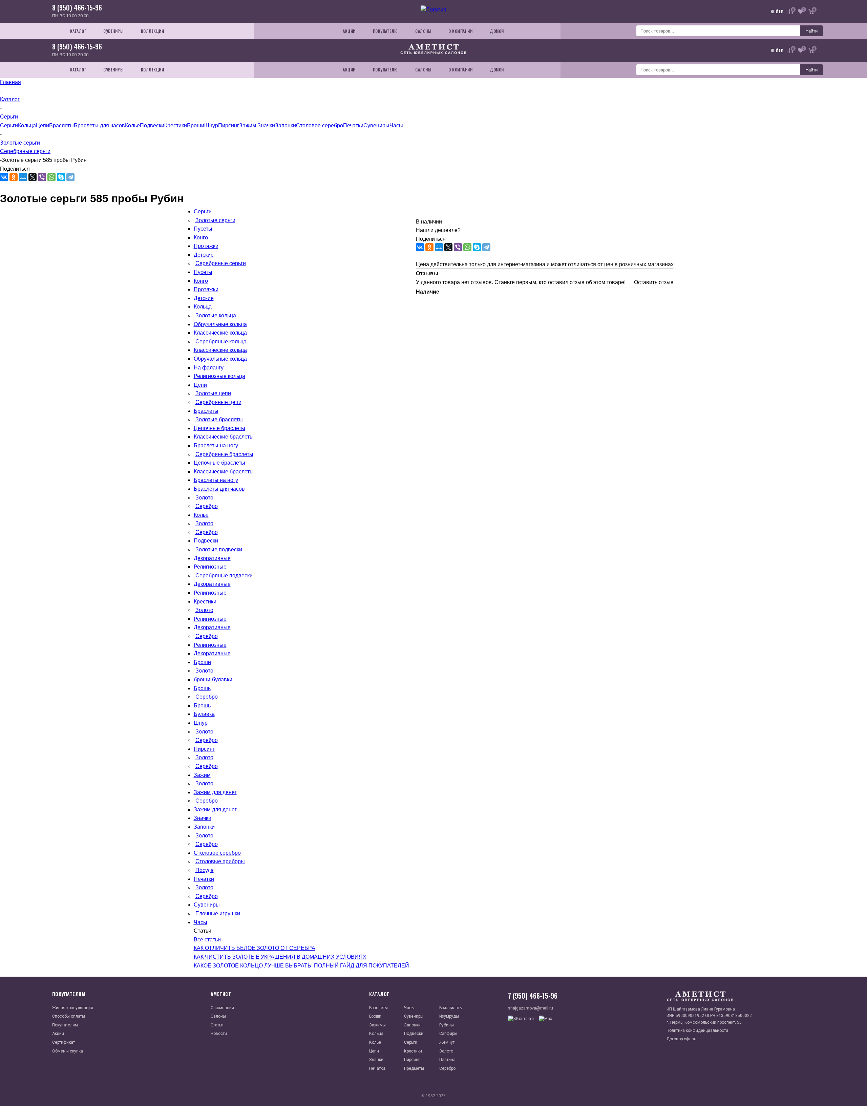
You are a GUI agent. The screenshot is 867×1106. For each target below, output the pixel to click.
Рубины (446, 1025)
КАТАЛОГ (78, 31)
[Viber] (42, 177)
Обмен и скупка (67, 1051)
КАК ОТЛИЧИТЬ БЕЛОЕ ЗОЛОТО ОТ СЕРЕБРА (254, 948)
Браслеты (61, 125)
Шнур (211, 125)
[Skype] (61, 177)
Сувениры (376, 125)
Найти (811, 31)
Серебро (447, 1068)
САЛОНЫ (423, 31)
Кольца (27, 125)
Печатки (353, 125)
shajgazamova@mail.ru (530, 1008)
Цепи (42, 125)
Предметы (414, 1068)
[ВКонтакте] (4, 177)
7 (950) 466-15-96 (532, 996)
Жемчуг (446, 1042)
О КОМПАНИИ (460, 31)
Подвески (152, 125)
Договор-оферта (682, 1039)
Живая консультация (72, 1007)
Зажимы (377, 1025)
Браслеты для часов (99, 125)
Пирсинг (228, 125)
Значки (266, 125)
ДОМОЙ (497, 31)
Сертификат (63, 1042)
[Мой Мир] (23, 177)
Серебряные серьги (25, 151)
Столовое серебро (319, 125)
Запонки (285, 125)
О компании (222, 1007)
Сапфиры (448, 1033)
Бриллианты (451, 1007)
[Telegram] (70, 177)
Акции (58, 1033)
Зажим (248, 125)
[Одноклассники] (13, 177)
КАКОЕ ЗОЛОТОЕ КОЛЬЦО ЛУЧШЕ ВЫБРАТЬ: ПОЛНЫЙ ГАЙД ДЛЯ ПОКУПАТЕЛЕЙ (301, 966)
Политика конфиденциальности (697, 1030)
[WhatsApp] (51, 177)
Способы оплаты (68, 1016)
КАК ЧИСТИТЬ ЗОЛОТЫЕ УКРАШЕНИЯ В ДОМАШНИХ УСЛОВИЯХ (280, 957)
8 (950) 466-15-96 (77, 7)
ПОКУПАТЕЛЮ (385, 31)
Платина (447, 1059)
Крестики (175, 125)
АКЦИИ (349, 31)
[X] (32, 177)
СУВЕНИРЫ (113, 31)
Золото (446, 1051)
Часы (396, 125)
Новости (219, 1033)
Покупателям (65, 1025)
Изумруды (449, 1016)
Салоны (218, 1016)
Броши (195, 125)
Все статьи (207, 939)
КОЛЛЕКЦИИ (152, 31)
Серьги (9, 125)
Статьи (217, 1025)
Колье (132, 125)
